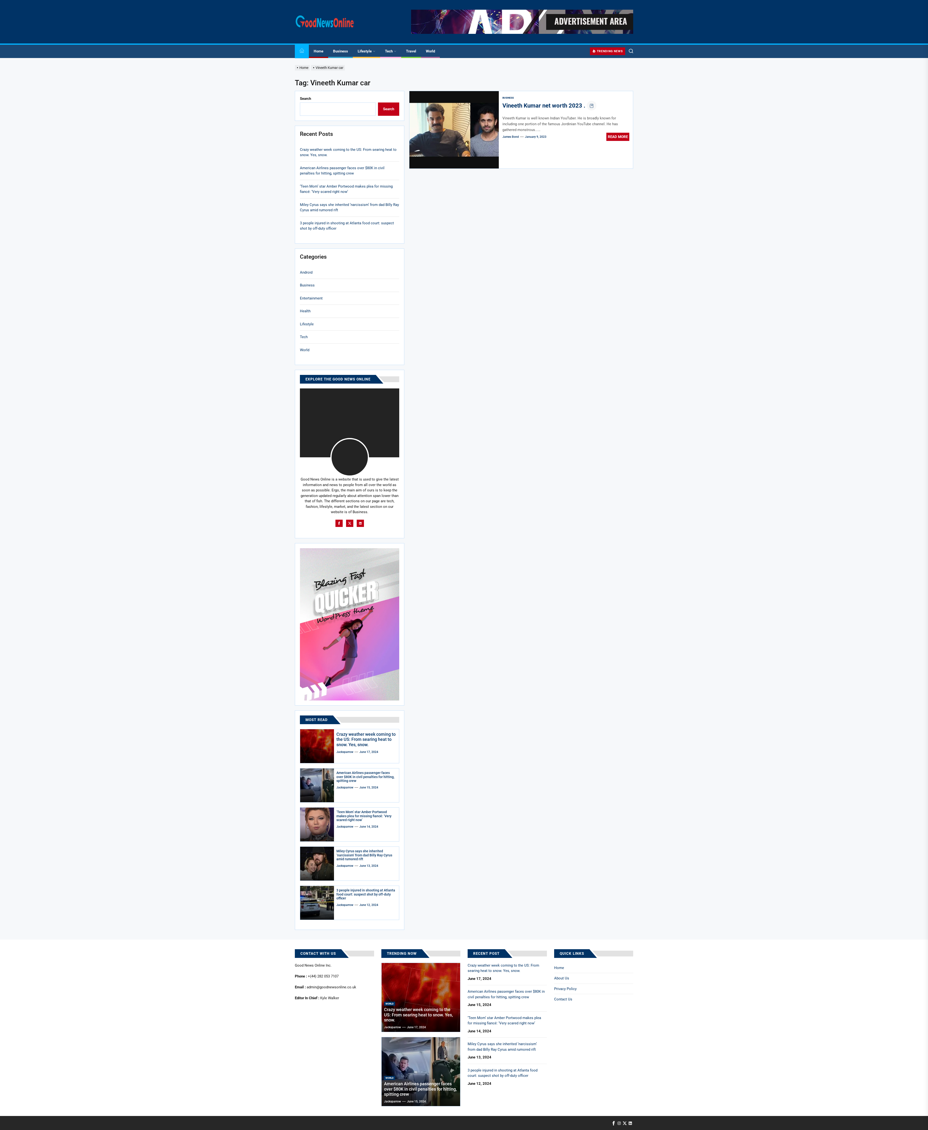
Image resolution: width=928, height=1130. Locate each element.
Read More (618, 137)
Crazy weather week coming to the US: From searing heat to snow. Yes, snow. (348, 152)
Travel (411, 51)
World (430, 51)
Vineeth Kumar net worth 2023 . (543, 105)
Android (306, 272)
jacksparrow (344, 752)
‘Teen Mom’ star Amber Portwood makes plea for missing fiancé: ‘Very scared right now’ (346, 189)
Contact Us (563, 999)
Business (340, 51)
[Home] (302, 51)
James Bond (510, 137)
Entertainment (311, 298)
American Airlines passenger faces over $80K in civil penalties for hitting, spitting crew (342, 171)
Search (305, 98)
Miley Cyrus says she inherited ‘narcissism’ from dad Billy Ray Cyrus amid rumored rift (349, 207)
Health (305, 311)
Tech (389, 51)
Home (318, 51)
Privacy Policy (565, 989)
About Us (561, 978)
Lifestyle (365, 51)
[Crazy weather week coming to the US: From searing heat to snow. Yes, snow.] (317, 746)
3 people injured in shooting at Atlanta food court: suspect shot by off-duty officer (347, 226)
